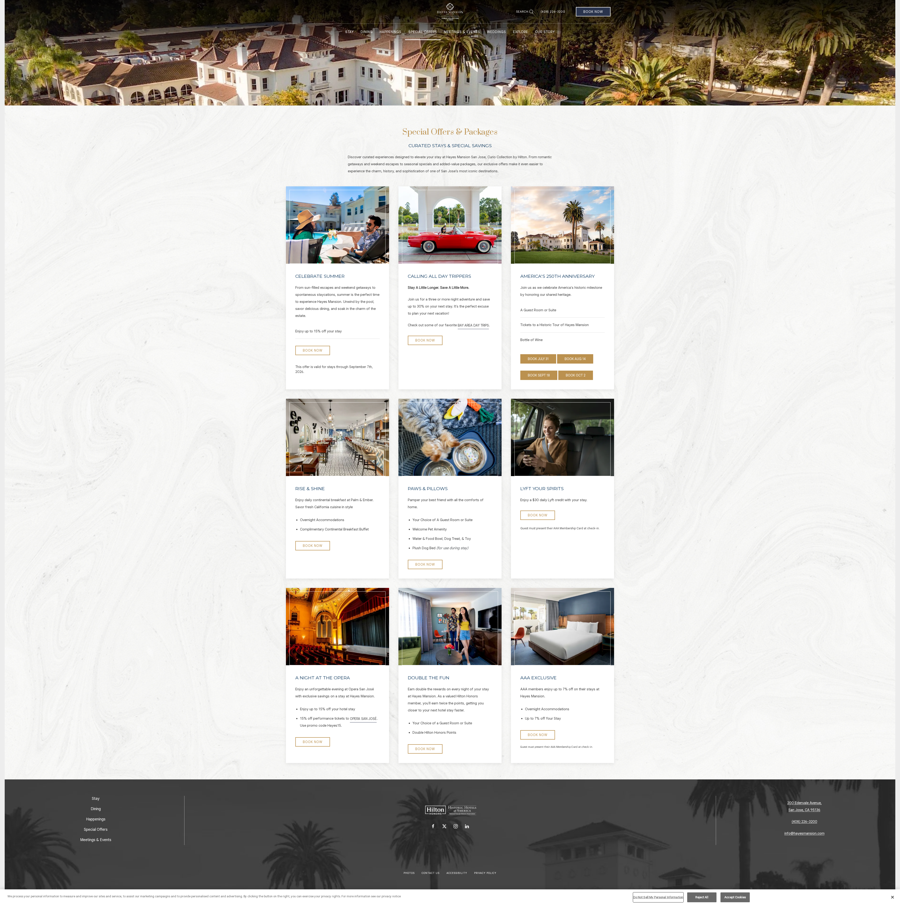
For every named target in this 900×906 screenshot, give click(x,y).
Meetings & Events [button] (462, 32)
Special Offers (423, 32)
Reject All (701, 897)
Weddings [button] (496, 32)
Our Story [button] (545, 32)
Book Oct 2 (575, 375)
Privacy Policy (485, 873)
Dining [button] (367, 32)
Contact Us (430, 873)
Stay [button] (349, 32)
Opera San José (363, 719)
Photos (409, 873)
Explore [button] (520, 32)
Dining (96, 809)
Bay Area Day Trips (473, 325)
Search (522, 11)
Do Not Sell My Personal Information (658, 897)
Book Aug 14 (575, 359)
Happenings (95, 819)
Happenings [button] (390, 32)
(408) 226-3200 (553, 11)
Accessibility (456, 873)
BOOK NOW (425, 340)
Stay (95, 798)
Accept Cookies (735, 897)
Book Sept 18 (539, 375)
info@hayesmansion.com (804, 833)
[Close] (892, 897)
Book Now (593, 12)
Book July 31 (538, 359)
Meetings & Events (95, 840)
